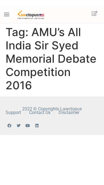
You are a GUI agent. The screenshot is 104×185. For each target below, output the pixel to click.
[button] (7, 14)
